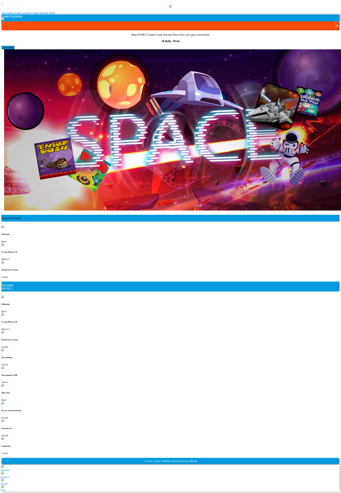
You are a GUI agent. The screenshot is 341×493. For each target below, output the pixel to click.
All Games (7, 12)
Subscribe (8, 47)
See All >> (7, 288)
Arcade (26, 12)
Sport (52, 12)
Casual (35, 12)
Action (18, 12)
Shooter (43, 12)
